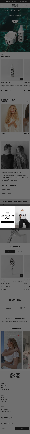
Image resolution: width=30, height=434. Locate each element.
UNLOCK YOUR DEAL (7, 222)
